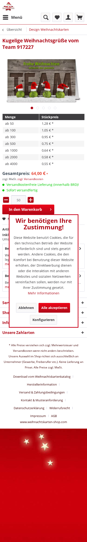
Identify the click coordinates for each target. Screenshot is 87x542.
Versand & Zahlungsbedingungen (42, 392)
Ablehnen (26, 307)
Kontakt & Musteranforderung (42, 400)
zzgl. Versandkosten (30, 179)
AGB (54, 416)
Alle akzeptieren (54, 307)
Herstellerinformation (42, 384)
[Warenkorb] (79, 17)
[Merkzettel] (56, 17)
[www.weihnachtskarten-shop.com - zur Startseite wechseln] (8, 6)
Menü (16, 17)
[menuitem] (12, 17)
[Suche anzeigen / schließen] (45, 17)
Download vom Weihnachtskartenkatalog (42, 376)
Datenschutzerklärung (29, 408)
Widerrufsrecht (59, 408)
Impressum (38, 416)
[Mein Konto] (68, 17)
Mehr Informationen (43, 293)
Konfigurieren (43, 320)
